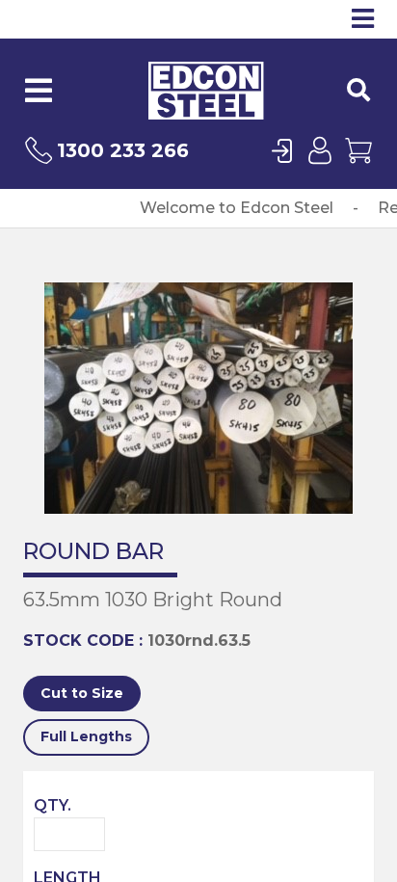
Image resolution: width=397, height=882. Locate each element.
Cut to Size (81, 693)
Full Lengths (86, 736)
